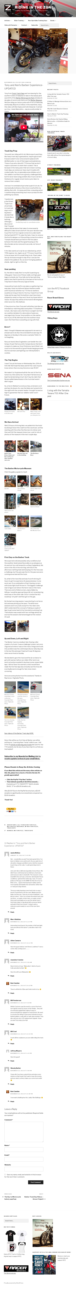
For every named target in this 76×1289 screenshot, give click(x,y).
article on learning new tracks (21, 745)
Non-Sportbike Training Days (37, 20)
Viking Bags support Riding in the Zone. (59, 347)
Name (7, 1145)
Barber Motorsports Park (25, 98)
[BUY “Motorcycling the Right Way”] (59, 273)
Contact (24, 25)
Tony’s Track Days (18, 93)
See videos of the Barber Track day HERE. (19, 733)
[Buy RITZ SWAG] (16, 1241)
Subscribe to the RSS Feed (58, 386)
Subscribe (34, 25)
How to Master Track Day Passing (57, 114)
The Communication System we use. (58, 380)
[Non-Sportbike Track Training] (59, 151)
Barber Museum (36, 100)
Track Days (11, 828)
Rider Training (19, 20)
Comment (8, 1120)
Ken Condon (26, 82)
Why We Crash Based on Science (57, 109)
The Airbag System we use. (55, 363)
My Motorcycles (31, 826)
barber (10, 830)
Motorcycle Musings (15, 826)
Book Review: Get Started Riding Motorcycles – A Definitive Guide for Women (58, 121)
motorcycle (19, 830)
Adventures (12, 825)
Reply (12, 912)
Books (52, 20)
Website (7, 1165)
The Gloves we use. (53, 312)
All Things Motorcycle (27, 825)
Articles (7, 20)
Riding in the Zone (34, 7)
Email (7, 1155)
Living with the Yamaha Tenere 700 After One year (58, 393)
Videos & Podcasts (10, 25)
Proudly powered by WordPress (13, 1283)
